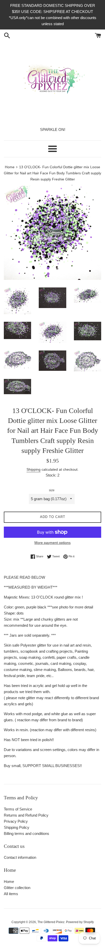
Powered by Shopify (80, 922)
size (52, 490)
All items (11, 894)
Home (9, 881)
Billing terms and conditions (26, 833)
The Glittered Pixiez (50, 922)
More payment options (52, 543)
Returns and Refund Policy (26, 815)
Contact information (20, 857)
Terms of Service (18, 809)
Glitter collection (17, 887)
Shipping (34, 469)
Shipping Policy (16, 827)
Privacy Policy (16, 821)
